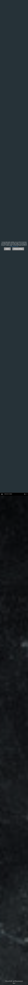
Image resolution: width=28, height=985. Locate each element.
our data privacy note (14, 246)
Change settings (18, 248)
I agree (7, 248)
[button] (25, 494)
